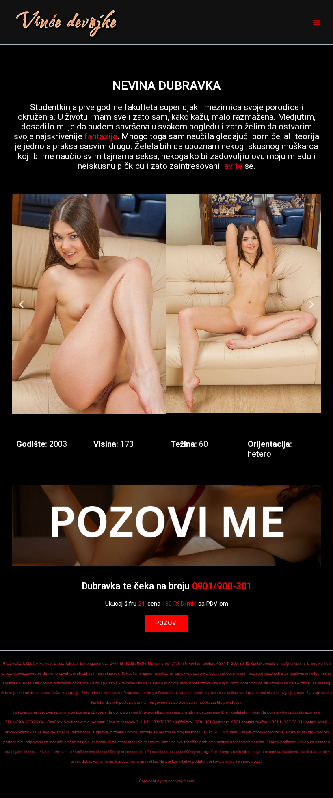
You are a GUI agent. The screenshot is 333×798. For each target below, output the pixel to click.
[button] (21, 304)
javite (232, 166)
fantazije (100, 136)
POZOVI (166, 623)
